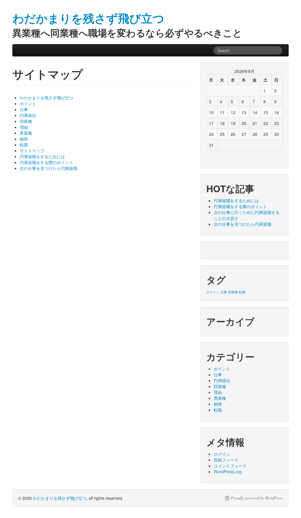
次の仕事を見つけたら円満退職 (48, 168)
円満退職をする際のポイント (46, 162)
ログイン (222, 454)
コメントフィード (230, 466)
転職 (24, 145)
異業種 (26, 133)
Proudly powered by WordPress (257, 498)
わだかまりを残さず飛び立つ (46, 98)
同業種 (26, 121)
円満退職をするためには (42, 156)
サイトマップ (32, 150)
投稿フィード (226, 460)
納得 (24, 139)
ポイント (28, 103)
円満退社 (28, 115)
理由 (24, 127)
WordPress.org (228, 471)
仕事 (24, 109)
